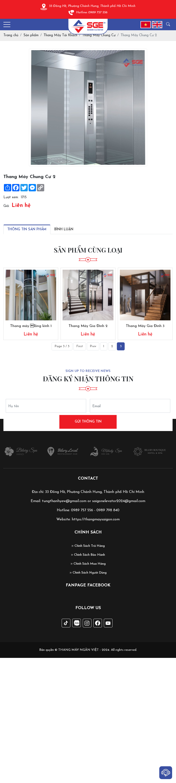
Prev (93, 346)
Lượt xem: (11, 197)
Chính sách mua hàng (89, 564)
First (79, 346)
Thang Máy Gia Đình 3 (145, 326)
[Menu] (6, 24)
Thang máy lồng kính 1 (31, 326)
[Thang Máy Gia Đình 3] (145, 295)
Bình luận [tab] (63, 229)
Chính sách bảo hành (89, 555)
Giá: (6, 206)
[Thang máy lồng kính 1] (31, 295)
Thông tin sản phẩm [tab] (27, 229)
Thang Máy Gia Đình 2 (88, 326)
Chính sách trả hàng (89, 546)
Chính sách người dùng (89, 572)
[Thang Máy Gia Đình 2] (88, 295)
